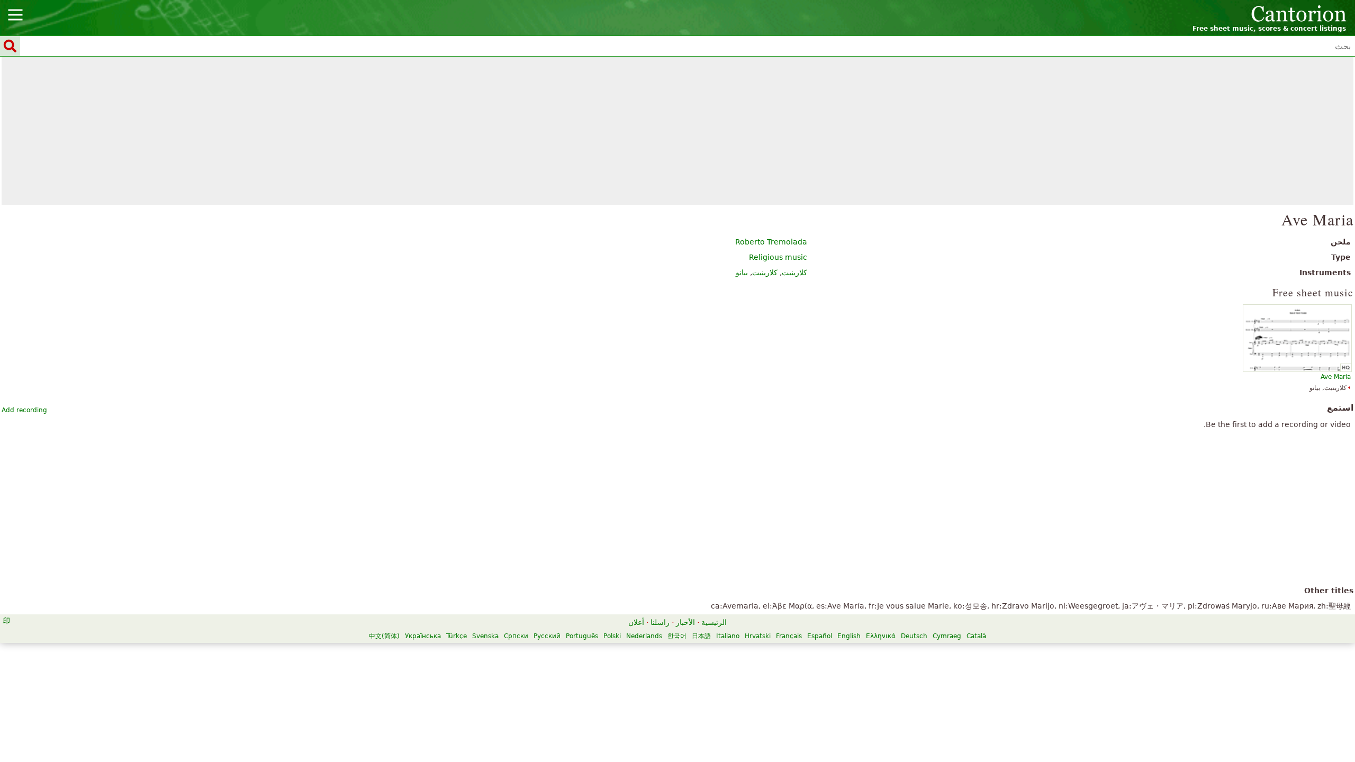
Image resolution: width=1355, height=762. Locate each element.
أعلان (636, 622)
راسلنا (660, 622)
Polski (612, 636)
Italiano (727, 636)
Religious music (778, 257)
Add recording (24, 410)
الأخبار (685, 622)
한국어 (676, 636)
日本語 (701, 636)
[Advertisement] (678, 131)
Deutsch (914, 636)
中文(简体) (384, 636)
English (849, 636)
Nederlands (644, 636)
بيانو (742, 272)
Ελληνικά (881, 636)
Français (789, 636)
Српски (516, 636)
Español (819, 636)
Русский (547, 636)
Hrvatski (758, 636)
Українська (423, 636)
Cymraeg (947, 636)
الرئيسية (714, 622)
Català (976, 636)
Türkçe (456, 636)
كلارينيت (794, 272)
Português (582, 636)
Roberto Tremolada (771, 242)
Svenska (485, 636)
